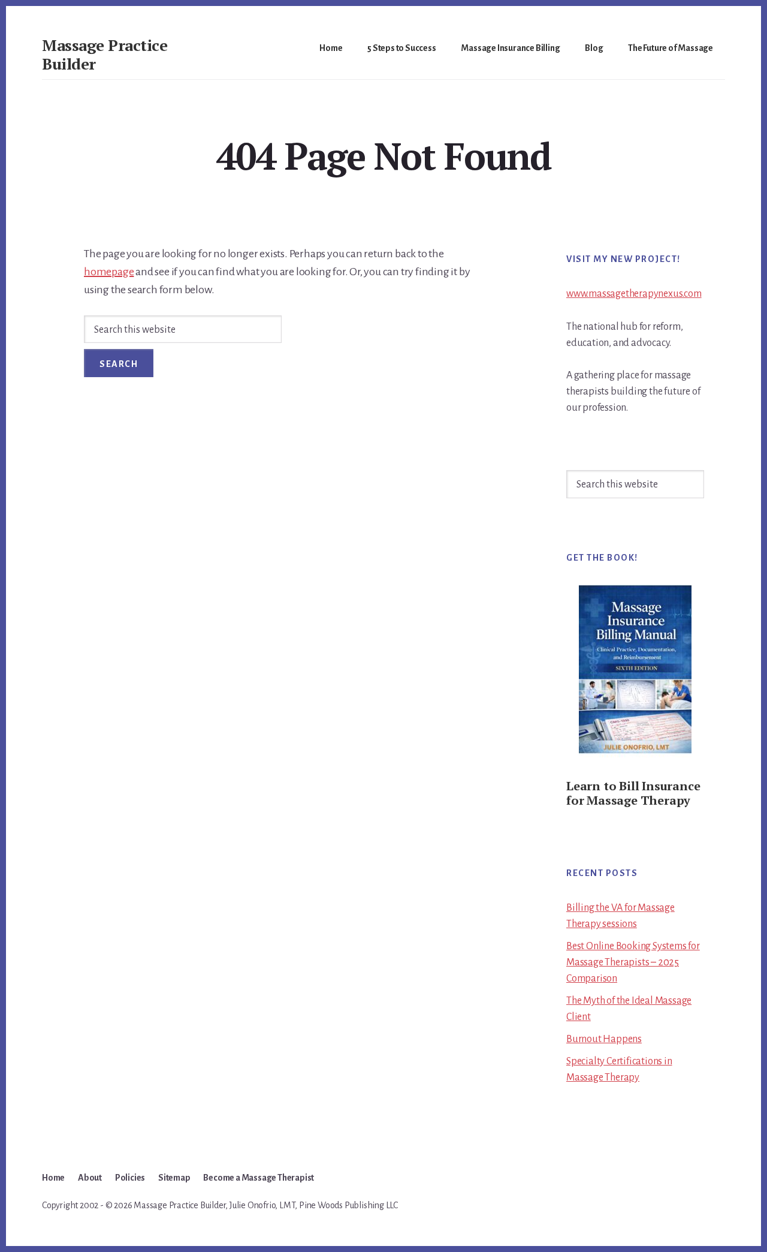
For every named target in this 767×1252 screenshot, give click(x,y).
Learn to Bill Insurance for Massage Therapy (633, 793)
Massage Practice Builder (104, 54)
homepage (109, 272)
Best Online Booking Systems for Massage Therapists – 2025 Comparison (633, 962)
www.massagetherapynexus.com (634, 293)
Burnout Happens (604, 1039)
